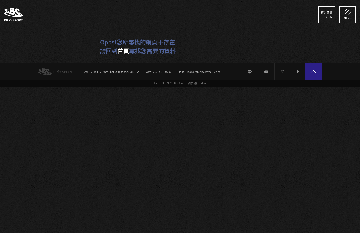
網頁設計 (193, 83)
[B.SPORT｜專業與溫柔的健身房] (13, 14)
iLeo (203, 83)
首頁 (123, 51)
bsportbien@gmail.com (204, 72)
